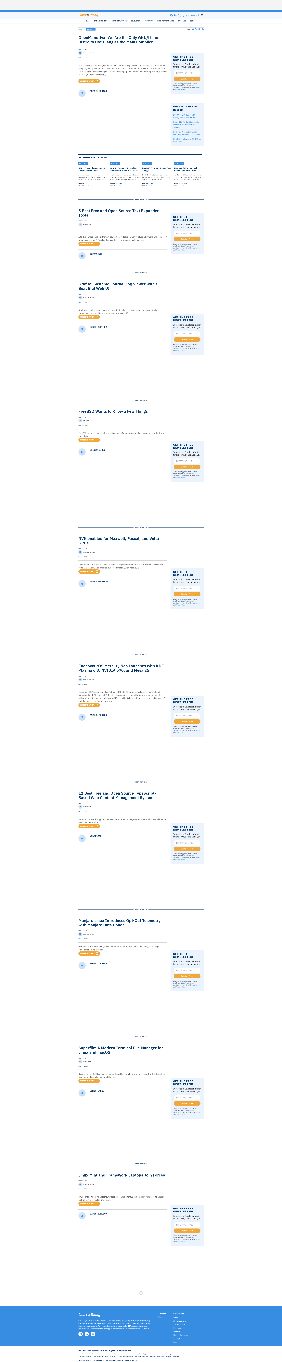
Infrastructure (119, 21)
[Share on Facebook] (193, 29)
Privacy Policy (180, 90)
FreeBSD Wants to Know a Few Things (156, 169)
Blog (192, 21)
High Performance (165, 21)
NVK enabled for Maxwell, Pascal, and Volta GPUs (186, 169)
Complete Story (87, 81)
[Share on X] (196, 29)
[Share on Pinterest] (199, 29)
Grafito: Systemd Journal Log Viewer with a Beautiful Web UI (124, 169)
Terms (198, 88)
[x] (179, 15)
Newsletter (192, 15)
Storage (182, 21)
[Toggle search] (202, 15)
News (87, 21)
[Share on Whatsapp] (203, 29)
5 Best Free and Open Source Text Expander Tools (91, 169)
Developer (135, 21)
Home (80, 29)
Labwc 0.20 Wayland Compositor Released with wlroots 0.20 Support (186, 124)
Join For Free (187, 79)
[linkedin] (175, 15)
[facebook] (171, 15)
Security (149, 21)
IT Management (101, 21)
